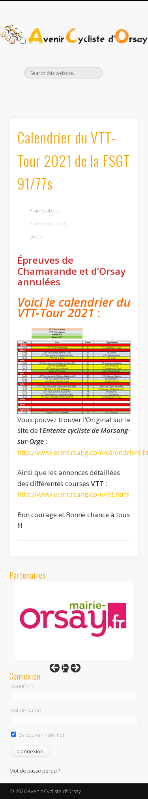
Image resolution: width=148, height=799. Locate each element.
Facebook (64, 92)
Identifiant (21, 686)
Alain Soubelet (45, 210)
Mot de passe (25, 710)
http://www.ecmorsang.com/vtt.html (73, 494)
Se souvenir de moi (40, 734)
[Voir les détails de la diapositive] (74, 620)
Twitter (81, 92)
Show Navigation (119, 70)
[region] (74, 620)
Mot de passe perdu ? (34, 770)
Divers (36, 236)
